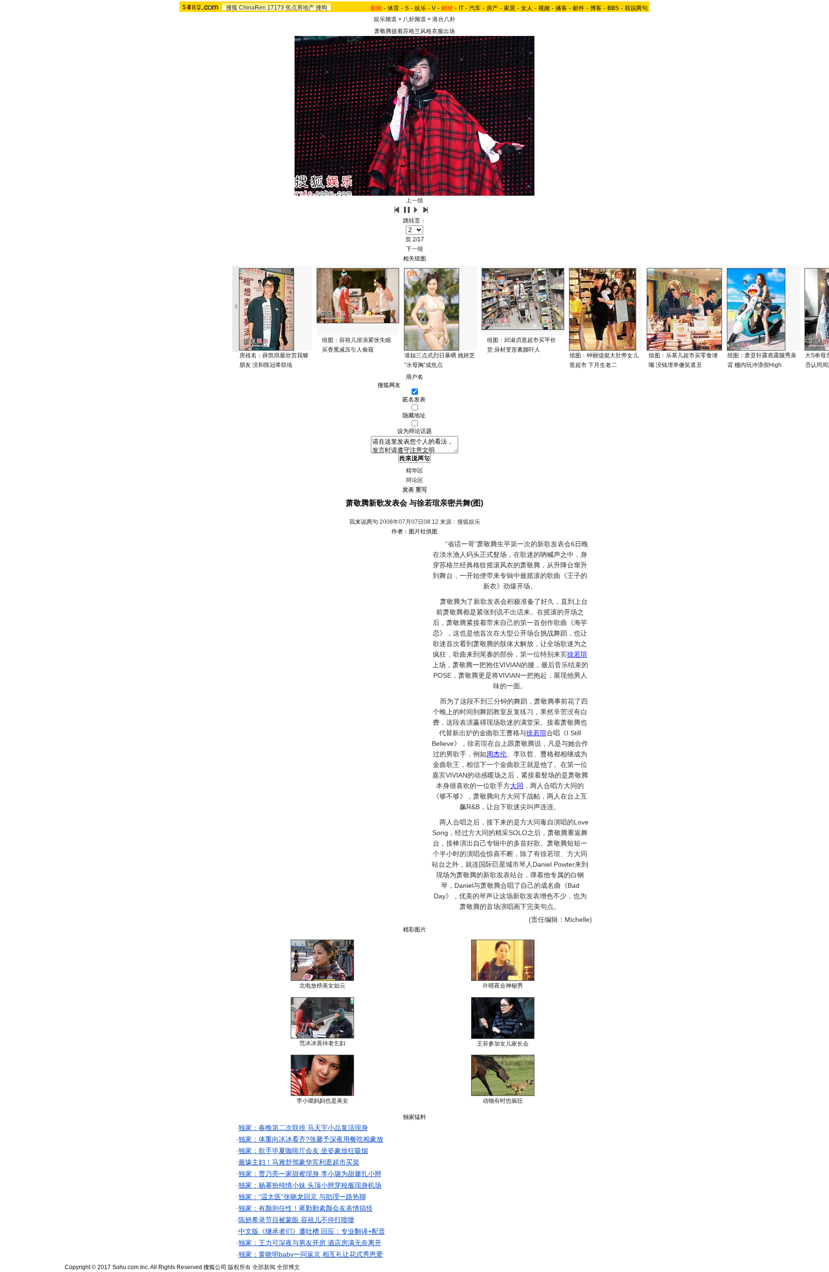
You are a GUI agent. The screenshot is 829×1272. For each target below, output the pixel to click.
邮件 (578, 8)
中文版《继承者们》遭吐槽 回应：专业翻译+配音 (311, 1231)
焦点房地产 (299, 7)
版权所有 (239, 1267)
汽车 (475, 8)
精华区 (414, 470)
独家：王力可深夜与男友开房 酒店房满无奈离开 (309, 1243)
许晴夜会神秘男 (503, 985)
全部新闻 (263, 1267)
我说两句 (636, 8)
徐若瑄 (577, 654)
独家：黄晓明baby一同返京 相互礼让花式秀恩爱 (310, 1254)
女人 (527, 8)
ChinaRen (252, 7)
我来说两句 (363, 521)
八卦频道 (414, 19)
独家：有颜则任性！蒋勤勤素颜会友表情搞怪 (305, 1208)
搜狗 (321, 7)
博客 (596, 8)
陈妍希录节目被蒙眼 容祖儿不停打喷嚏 (296, 1220)
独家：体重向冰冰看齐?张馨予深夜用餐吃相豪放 (310, 1139)
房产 (492, 8)
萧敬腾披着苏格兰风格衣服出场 (414, 31)
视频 (544, 8)
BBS (613, 8)
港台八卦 (443, 19)
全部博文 (288, 1267)
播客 (561, 8)
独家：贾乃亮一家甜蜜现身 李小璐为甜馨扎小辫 (309, 1174)
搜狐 (231, 7)
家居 (509, 8)
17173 (275, 7)
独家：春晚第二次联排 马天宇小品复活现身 (303, 1127)
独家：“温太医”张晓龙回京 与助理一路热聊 (302, 1197)
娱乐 (420, 8)
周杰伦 (496, 754)
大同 (516, 785)
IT (461, 8)
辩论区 (414, 480)
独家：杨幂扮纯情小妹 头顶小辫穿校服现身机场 (309, 1185)
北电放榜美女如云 (322, 985)
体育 (393, 8)
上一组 (414, 200)
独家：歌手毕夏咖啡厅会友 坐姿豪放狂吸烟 (303, 1150)
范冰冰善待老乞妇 (322, 1043)
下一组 (414, 249)
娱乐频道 (385, 19)
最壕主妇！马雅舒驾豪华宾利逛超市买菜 (298, 1162)
